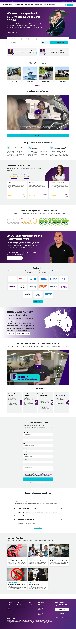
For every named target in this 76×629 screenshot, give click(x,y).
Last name (25, 437)
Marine (24, 39)
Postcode (25, 454)
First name (25, 432)
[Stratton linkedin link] (64, 617)
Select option (26, 462)
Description (25, 465)
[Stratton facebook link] (62, 617)
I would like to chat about (28, 459)
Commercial (40, 39)
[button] (36, 85)
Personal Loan (50, 39)
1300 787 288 (49, 475)
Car (11, 39)
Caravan (18, 39)
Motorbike (32, 39)
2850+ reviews (14, 178)
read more (23, 194)
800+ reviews (26, 178)
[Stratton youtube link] (66, 617)
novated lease (26, 504)
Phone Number (26, 448)
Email (24, 443)
